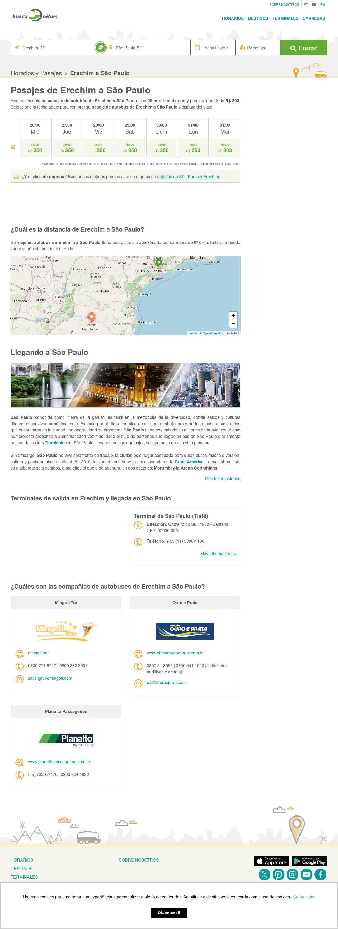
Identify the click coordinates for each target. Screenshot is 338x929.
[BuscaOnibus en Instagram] (292, 874)
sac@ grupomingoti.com (50, 678)
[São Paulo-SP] (158, 264)
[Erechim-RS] (91, 318)
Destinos (258, 18)
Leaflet (193, 333)
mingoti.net (38, 653)
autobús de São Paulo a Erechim (188, 176)
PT (306, 4)
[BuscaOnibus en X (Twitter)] (264, 874)
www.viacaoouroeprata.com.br (175, 653)
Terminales (285, 18)
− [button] (233, 323)
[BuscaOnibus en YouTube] (306, 874)
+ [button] (233, 315)
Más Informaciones (222, 478)
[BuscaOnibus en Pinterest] (278, 874)
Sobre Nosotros (284, 4)
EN (322, 4)
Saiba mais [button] (303, 897)
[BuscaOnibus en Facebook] (320, 874)
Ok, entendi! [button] (169, 913)
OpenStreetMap (213, 333)
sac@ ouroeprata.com (167, 682)
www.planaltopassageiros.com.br (59, 761)
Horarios (233, 18)
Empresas (314, 18)
